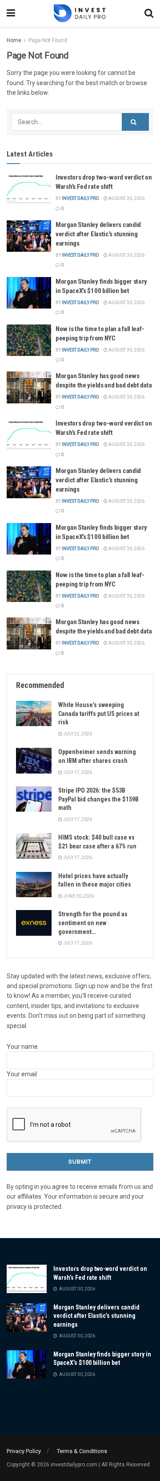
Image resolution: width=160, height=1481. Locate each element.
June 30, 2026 (78, 896)
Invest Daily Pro (80, 198)
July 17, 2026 (77, 772)
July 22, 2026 (77, 733)
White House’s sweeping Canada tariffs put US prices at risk (98, 713)
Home (14, 40)
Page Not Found (47, 40)
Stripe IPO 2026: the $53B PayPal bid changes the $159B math (98, 799)
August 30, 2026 (126, 198)
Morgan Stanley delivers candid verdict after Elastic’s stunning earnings (98, 234)
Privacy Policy (24, 1451)
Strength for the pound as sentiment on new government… (93, 922)
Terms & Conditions (82, 1451)
